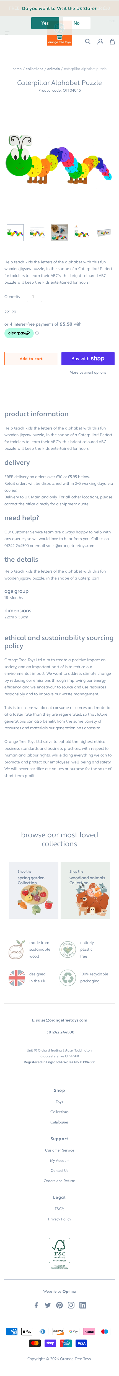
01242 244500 (16, 545)
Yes (45, 23)
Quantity (12, 296)
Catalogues (59, 1122)
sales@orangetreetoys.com (70, 545)
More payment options (88, 372)
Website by (59, 1291)
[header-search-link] (84, 41)
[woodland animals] (85, 890)
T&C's (59, 1209)
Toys (59, 1102)
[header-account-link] (97, 41)
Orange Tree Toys (75, 1359)
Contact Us (59, 1170)
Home (17, 68)
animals (53, 68)
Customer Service (59, 1150)
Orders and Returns (60, 1180)
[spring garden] (33, 890)
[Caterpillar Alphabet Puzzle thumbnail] (15, 232)
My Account (59, 1160)
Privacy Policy (59, 1219)
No (77, 23)
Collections (34, 68)
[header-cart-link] (109, 41)
